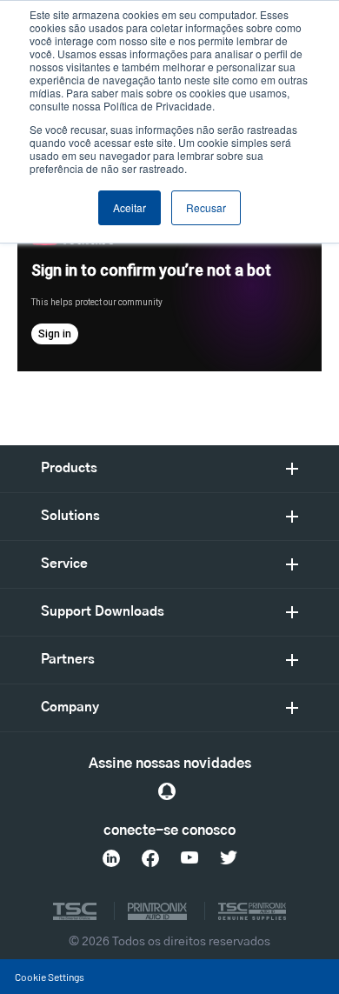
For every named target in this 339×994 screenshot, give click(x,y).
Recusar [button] (206, 207)
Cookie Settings (49, 977)
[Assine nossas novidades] (167, 791)
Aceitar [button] (129, 207)
